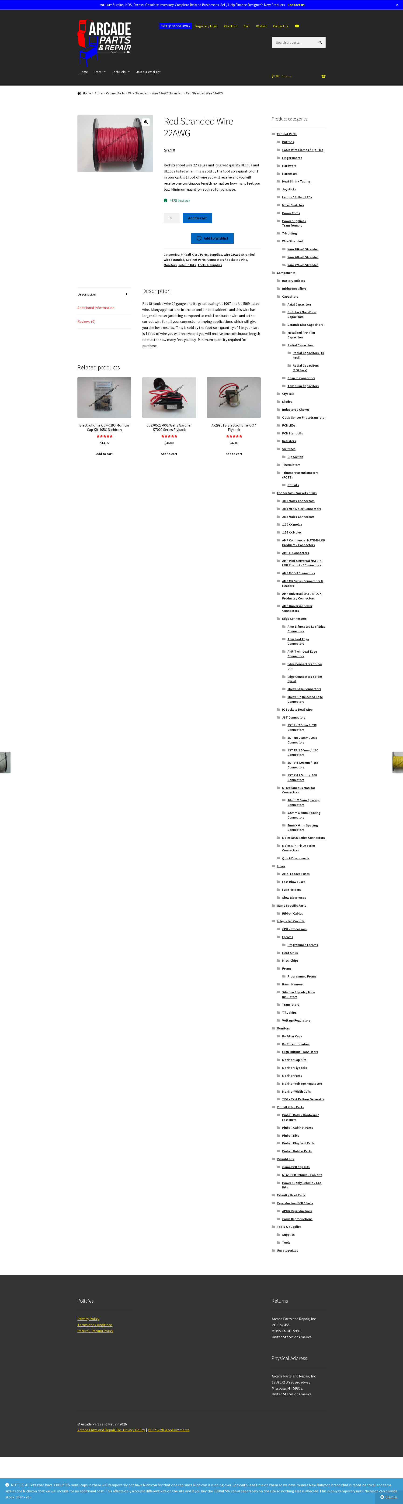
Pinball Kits (290, 1135)
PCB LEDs (288, 425)
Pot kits (293, 485)
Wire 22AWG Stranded (167, 93)
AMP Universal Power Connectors (297, 608)
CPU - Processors (294, 929)
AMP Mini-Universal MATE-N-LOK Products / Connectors (302, 563)
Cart (247, 26)
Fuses (281, 866)
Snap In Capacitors (301, 378)
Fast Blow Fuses (293, 882)
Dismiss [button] (391, 1497)
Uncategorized (287, 1250)
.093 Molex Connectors (298, 517)
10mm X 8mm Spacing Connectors (304, 802)
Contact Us (280, 26)
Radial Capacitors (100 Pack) (306, 367)
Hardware (289, 166)
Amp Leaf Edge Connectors (298, 641)
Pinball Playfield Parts (298, 1143)
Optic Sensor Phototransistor (304, 417)
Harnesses (289, 174)
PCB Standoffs (292, 433)
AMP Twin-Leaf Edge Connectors (302, 653)
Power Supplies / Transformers (294, 223)
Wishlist (261, 26)
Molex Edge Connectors (304, 689)
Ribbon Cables (292, 913)
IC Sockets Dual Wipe (297, 709)
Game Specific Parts (291, 905)
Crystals (288, 394)
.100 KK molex (292, 524)
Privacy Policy (88, 1318)
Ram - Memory (292, 984)
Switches (288, 449)
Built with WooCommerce (168, 1430)
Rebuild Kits (187, 265)
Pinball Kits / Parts (194, 254)
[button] (146, 122)
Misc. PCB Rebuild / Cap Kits (302, 1175)
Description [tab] (86, 302)
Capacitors (290, 296)
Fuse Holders (291, 890)
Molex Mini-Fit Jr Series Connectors (299, 847)
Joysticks (289, 189)
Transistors (290, 1004)
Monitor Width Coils (296, 1091)
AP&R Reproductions (297, 1211)
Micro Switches (293, 205)
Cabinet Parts (115, 93)
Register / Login (206, 26)
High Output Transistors (300, 1052)
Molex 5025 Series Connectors (303, 838)
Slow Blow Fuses (294, 897)
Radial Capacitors (301, 345)
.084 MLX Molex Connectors (301, 509)
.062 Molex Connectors (298, 501)
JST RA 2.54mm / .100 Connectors (303, 752)
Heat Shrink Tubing (296, 181)
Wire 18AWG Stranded (303, 249)
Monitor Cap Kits (294, 1060)
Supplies (215, 254)
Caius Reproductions (297, 1219)
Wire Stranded (138, 93)
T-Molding (289, 233)
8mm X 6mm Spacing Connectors (303, 827)
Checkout (230, 26)
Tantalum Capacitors (303, 386)
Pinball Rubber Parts (297, 1151)
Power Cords (291, 213)
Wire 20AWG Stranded (303, 257)
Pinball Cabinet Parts (297, 1127)
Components (286, 273)
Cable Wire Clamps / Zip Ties (302, 150)
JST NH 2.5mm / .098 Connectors (302, 740)
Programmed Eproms (303, 945)
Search (321, 42)
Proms (287, 968)
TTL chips (289, 1012)
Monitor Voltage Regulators (302, 1083)
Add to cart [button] (104, 462)
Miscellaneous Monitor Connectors (298, 790)
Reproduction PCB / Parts (295, 1203)
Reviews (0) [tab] (86, 330)
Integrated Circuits (291, 921)
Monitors (170, 265)
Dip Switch (295, 457)
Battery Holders (293, 281)
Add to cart (197, 218)
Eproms (287, 937)
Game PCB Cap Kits (296, 1167)
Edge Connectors (294, 618)
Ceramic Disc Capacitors (305, 325)
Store (98, 72)
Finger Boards (292, 158)
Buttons (288, 142)
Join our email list (148, 72)
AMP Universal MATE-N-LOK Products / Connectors (301, 596)
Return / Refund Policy (95, 1330)
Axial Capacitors (300, 304)
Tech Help (119, 72)
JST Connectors (293, 717)
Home (84, 72)
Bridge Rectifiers (294, 288)
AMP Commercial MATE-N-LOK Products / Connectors (303, 542)
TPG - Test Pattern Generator (303, 1099)
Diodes (287, 401)
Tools (286, 1242)
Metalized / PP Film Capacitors (301, 334)
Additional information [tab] (96, 316)
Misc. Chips (290, 960)
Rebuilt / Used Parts (291, 1195)
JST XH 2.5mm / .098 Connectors (302, 777)
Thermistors (291, 465)
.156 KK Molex (292, 532)
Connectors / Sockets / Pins (227, 260)
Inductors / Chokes (295, 409)
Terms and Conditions (94, 1324)
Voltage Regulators (296, 1020)
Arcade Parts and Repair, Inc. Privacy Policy (111, 1430)
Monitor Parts (292, 1076)
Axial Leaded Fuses (296, 874)
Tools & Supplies (210, 265)
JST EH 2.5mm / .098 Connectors (302, 727)
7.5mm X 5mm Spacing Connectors (304, 815)
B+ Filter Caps (292, 1036)
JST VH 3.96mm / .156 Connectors (303, 765)
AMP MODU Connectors (298, 573)
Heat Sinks (290, 953)
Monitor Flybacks (294, 1068)
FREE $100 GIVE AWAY (175, 26)
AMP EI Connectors (295, 553)
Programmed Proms (302, 976)
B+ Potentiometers (296, 1044)
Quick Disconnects (295, 858)
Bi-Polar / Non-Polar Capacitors (302, 314)
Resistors (289, 441)
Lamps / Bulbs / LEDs (297, 197)
